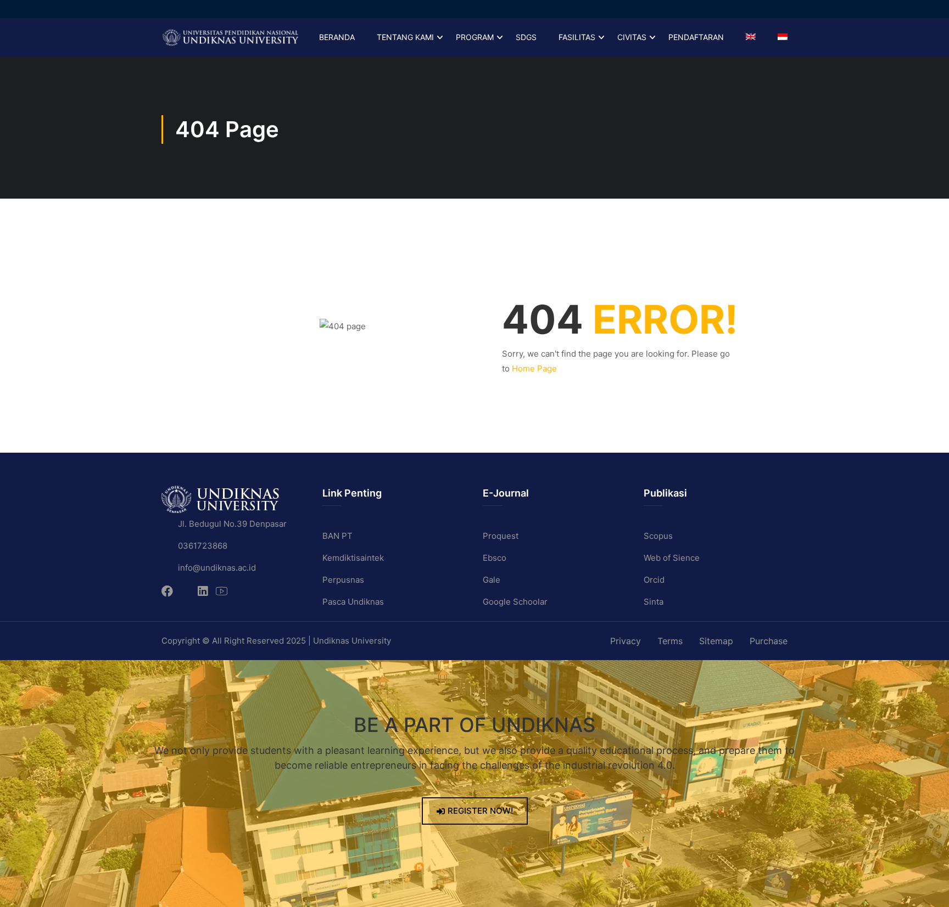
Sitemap (716, 640)
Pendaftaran (696, 37)
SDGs (526, 37)
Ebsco (494, 558)
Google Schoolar (515, 601)
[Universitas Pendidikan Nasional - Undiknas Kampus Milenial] (230, 37)
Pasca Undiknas (353, 601)
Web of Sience (672, 558)
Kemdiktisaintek (353, 558)
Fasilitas (577, 37)
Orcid (654, 579)
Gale (491, 579)
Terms (670, 640)
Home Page (534, 368)
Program (475, 37)
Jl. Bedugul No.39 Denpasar (232, 524)
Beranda (337, 37)
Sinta (653, 601)
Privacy (625, 640)
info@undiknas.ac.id (217, 567)
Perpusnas (343, 579)
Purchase (769, 640)
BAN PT (337, 536)
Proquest (500, 536)
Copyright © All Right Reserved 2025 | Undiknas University (276, 640)
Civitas (631, 37)
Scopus (658, 536)
